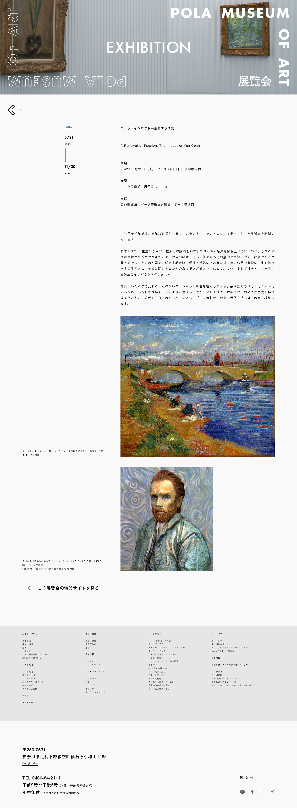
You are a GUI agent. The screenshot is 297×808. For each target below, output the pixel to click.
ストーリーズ (28, 702)
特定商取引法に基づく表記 (224, 682)
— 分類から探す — (158, 668)
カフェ (88, 682)
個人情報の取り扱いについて (226, 678)
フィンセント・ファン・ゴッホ (163, 654)
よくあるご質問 (29, 688)
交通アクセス (28, 675)
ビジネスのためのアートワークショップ (231, 647)
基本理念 (26, 640)
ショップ (89, 685)
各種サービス (28, 685)
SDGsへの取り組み (31, 657)
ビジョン (26, 651)
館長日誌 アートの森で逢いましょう (230, 664)
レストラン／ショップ (96, 671)
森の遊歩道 (90, 644)
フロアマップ (28, 678)
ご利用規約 (217, 675)
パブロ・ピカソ (156, 657)
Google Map (30, 763)
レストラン (90, 678)
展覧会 (25, 695)
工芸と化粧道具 (156, 678)
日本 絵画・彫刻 (157, 675)
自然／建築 (90, 633)
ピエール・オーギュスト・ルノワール (166, 647)
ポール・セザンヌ (157, 651)
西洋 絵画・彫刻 (157, 671)
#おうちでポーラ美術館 (223, 651)
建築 (87, 647)
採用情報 (216, 657)
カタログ (89, 688)
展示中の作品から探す (159, 685)
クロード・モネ (156, 644)
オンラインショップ (95, 692)
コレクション (154, 633)
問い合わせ (217, 671)
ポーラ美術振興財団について (36, 654)
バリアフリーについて (33, 682)
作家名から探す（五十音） (161, 682)
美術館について (29, 633)
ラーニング (217, 633)
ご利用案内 (27, 664)
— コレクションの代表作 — (162, 640)
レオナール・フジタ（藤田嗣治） (164, 661)
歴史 (24, 647)
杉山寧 (151, 664)
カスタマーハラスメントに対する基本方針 (232, 685)
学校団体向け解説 (220, 644)
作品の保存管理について (160, 688)
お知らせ (89, 661)
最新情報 (89, 654)
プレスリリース (93, 664)
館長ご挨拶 (27, 644)
